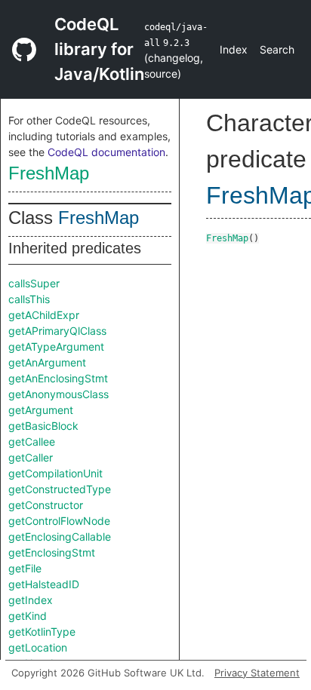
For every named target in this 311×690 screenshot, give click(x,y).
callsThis (29, 299)
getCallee (31, 441)
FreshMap (48, 173)
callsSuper (34, 283)
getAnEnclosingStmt (58, 378)
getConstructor (45, 504)
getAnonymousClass (58, 394)
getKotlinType (41, 631)
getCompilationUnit (55, 473)
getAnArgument (47, 362)
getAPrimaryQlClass (57, 330)
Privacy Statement (257, 673)
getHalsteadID (43, 584)
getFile (25, 568)
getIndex (30, 599)
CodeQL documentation (106, 152)
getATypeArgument (56, 346)
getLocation (37, 647)
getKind (27, 615)
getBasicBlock (43, 425)
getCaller (30, 457)
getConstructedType (59, 489)
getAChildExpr (43, 314)
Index (234, 49)
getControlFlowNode (59, 520)
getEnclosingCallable (59, 536)
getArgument (40, 409)
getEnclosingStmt (51, 552)
